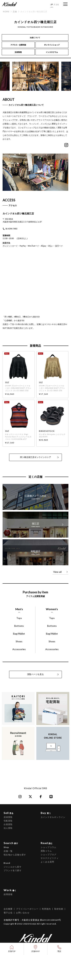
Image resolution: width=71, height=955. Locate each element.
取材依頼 (58, 909)
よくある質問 (47, 861)
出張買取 (8, 824)
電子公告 (8, 912)
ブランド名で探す (13, 870)
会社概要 (8, 909)
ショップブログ (48, 854)
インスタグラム (52, 52)
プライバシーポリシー (27, 909)
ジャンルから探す (13, 866)
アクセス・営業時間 (18, 44)
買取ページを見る (35, 674)
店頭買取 (8, 817)
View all (57, 571)
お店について (35, 37)
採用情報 (18, 52)
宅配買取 (8, 820)
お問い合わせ (22, 912)
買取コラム (46, 851)
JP (51, 4)
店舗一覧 (8, 851)
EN (57, 4)
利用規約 (46, 909)
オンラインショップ (52, 44)
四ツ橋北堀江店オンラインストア (35, 457)
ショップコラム (48, 847)
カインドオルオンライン (53, 817)
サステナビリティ (50, 858)
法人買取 (8, 828)
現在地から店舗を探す (15, 854)
